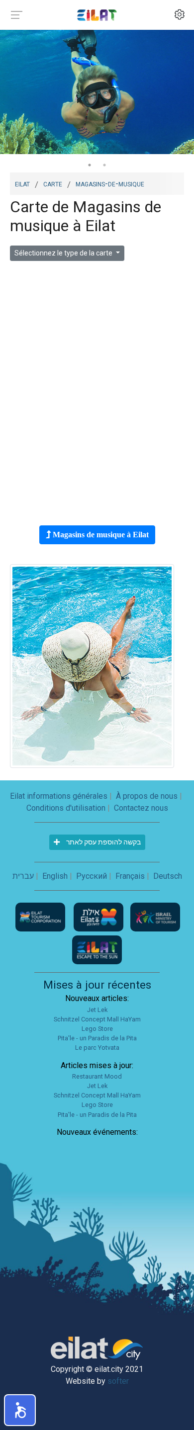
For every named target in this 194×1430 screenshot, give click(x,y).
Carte (52, 183)
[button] (20, 1410)
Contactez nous (141, 808)
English (55, 876)
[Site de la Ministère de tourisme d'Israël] (155, 916)
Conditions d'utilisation (65, 808)
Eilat (22, 183)
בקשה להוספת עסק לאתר (103, 842)
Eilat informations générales (58, 796)
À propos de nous (147, 796)
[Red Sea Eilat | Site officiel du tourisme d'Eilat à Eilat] (97, 14)
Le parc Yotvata (97, 1047)
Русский (91, 876)
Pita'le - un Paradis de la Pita (97, 1038)
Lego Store (97, 1028)
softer (118, 1381)
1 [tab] (90, 165)
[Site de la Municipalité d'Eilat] (99, 916)
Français (130, 876)
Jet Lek (97, 1009)
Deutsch (167, 876)
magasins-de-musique (110, 183)
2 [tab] (104, 165)
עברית (23, 876)
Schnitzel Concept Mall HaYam (97, 1019)
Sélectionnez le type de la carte (64, 253)
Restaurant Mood (97, 1076)
